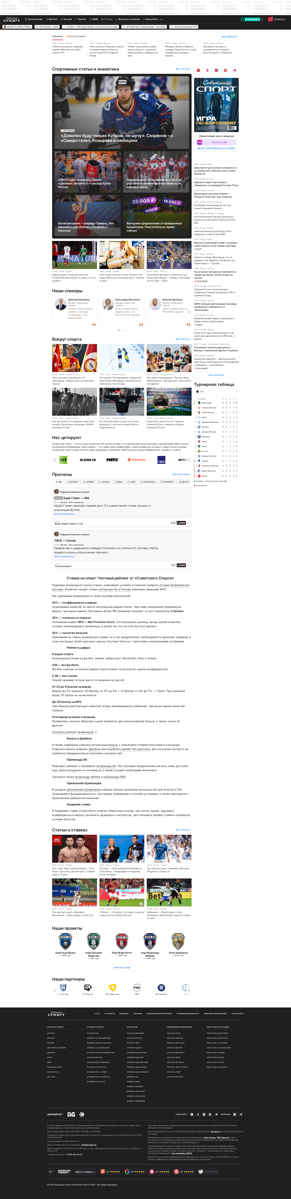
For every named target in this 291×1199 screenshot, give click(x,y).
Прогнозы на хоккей (217, 1038)
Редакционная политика (159, 1013)
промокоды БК (106, 766)
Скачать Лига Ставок (177, 1067)
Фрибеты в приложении (98, 1038)
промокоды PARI (114, 776)
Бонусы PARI (133, 1043)
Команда (124, 1013)
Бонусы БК (132, 1027)
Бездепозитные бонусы (99, 1043)
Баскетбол (52, 1072)
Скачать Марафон (176, 1052)
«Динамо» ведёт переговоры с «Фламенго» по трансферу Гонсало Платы (216, 184)
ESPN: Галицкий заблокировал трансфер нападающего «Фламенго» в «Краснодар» (215, 306)
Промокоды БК (134, 1048)
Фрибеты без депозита (98, 1048)
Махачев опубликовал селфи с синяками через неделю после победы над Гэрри (215, 244)
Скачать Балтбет (175, 1077)
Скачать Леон (174, 1057)
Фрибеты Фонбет (135, 1086)
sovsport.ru (215, 1131)
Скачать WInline (175, 1038)
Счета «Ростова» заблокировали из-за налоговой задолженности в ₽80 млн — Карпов (214, 335)
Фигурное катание (56, 1048)
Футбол (51, 1033)
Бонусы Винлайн (135, 1033)
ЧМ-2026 (51, 1077)
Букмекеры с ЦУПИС (97, 1072)
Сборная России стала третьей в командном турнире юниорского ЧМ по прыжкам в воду (214, 292)
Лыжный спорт (54, 1067)
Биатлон (51, 1052)
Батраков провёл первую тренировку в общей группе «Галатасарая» (214, 320)
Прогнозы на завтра (217, 1067)
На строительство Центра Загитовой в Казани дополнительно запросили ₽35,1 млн (214, 219)
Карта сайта (238, 1013)
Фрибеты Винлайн (136, 1091)
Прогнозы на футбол (217, 1033)
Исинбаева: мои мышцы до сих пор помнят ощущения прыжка (212, 207)
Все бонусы (93, 1033)
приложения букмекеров (83, 789)
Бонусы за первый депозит (101, 1052)
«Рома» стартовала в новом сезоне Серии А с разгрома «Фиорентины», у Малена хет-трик (143, 51)
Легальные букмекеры (98, 1062)
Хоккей (51, 1038)
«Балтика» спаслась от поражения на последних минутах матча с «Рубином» (217, 49)
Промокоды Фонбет (137, 1052)
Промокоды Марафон (138, 1072)
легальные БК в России (114, 589)
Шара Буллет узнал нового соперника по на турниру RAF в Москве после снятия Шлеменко (215, 170)
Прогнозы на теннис (217, 1043)
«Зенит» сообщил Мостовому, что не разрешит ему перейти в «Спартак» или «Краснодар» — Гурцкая (214, 260)
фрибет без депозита (135, 749)
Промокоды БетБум (137, 1067)
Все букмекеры (94, 1057)
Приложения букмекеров (179, 1027)
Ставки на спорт (95, 1027)
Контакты (110, 1013)
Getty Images (210, 1137)
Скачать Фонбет (175, 1048)
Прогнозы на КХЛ (215, 1062)
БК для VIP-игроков (97, 1067)
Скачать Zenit (174, 1072)
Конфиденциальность (188, 1013)
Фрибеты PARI (133, 1082)
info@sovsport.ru (89, 1145)
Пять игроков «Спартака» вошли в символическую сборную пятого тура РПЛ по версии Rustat (107, 51)
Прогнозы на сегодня (218, 1027)
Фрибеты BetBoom (136, 1096)
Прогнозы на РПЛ (215, 1057)
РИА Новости (223, 1137)
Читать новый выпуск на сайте (216, 148)
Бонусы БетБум (134, 1038)
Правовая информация (215, 1013)
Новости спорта (55, 1027)
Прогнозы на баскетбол (219, 1048)
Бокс (49, 1057)
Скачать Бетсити (175, 1062)
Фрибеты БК (132, 1077)
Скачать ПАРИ (174, 1033)
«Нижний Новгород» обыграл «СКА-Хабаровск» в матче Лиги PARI (213, 233)
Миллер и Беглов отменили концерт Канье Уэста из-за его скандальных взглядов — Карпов (180, 51)
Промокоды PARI (135, 1057)
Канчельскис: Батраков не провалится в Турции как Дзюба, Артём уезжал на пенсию (215, 274)
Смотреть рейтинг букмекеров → (74, 732)
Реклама (138, 1013)
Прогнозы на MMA (216, 1052)
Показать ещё (122, 967)
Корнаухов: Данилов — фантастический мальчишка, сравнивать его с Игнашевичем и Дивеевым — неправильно (216, 361)
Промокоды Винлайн (137, 1062)
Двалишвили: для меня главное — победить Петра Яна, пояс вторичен (213, 195)
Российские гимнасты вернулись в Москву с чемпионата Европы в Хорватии (216, 349)
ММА (49, 1062)
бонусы (112, 744)
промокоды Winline (87, 776)
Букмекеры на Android (98, 1077)
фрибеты (94, 749)
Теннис (50, 1043)
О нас (97, 1013)
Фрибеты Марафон (136, 1101)
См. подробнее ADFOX (182, 1153)
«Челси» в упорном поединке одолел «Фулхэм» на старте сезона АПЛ (67, 49)
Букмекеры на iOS (96, 1082)
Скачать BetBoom (176, 1043)
